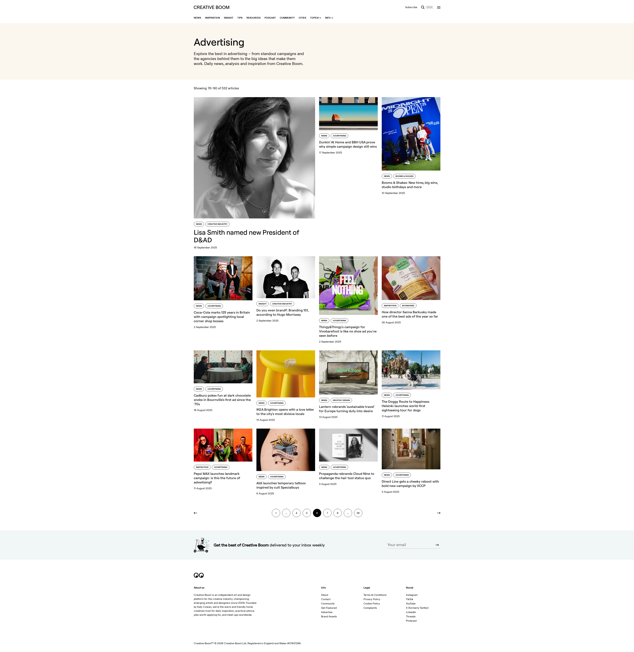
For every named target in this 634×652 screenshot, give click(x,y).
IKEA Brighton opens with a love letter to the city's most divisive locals (285, 411)
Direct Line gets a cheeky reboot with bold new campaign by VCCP (410, 483)
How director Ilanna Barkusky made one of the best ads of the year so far (410, 314)
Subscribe (411, 7)
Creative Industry (217, 224)
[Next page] (436, 513)
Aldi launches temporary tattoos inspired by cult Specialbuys (281, 485)
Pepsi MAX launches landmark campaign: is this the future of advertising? (217, 478)
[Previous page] (198, 513)
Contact (326, 599)
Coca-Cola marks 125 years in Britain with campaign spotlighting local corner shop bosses (222, 316)
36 (358, 513)
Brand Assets (329, 616)
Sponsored (408, 305)
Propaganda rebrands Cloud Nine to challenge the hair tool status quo (346, 476)
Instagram (412, 595)
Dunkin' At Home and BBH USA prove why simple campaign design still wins (348, 144)
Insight (263, 304)
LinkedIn (411, 612)
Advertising (339, 136)
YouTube (411, 603)
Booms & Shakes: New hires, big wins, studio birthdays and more (410, 184)
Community (328, 603)
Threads (411, 616)
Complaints (370, 608)
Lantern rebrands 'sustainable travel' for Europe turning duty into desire (347, 409)
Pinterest (411, 620)
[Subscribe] (437, 545)
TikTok (409, 599)
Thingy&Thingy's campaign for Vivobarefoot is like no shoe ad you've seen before (348, 331)
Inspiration (390, 305)
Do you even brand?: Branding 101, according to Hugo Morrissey (282, 312)
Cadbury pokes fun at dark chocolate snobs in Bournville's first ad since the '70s (222, 399)
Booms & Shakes (404, 176)
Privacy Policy (371, 599)
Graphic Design (341, 400)
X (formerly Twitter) (417, 608)
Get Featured (329, 608)
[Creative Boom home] (211, 7)
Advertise (326, 612)
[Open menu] (438, 7)
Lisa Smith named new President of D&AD (246, 236)
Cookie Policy (371, 603)
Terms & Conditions (375, 595)
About (324, 595)
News (199, 224)
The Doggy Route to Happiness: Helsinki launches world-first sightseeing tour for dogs (406, 405)
